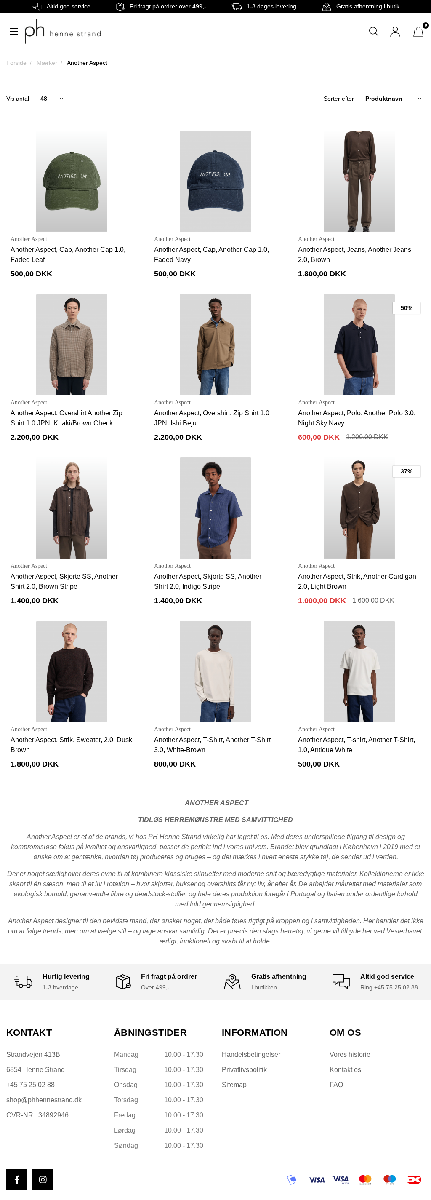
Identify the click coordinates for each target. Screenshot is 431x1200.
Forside (16, 62)
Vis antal (17, 98)
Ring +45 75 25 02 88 (389, 987)
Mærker (47, 62)
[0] (418, 32)
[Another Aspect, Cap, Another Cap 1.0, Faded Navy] (215, 181)
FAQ (336, 1084)
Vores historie (350, 1054)
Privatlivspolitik (244, 1069)
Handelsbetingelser (251, 1054)
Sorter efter (339, 98)
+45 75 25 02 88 (30, 1084)
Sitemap (234, 1084)
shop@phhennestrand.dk (44, 1100)
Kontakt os (345, 1069)
